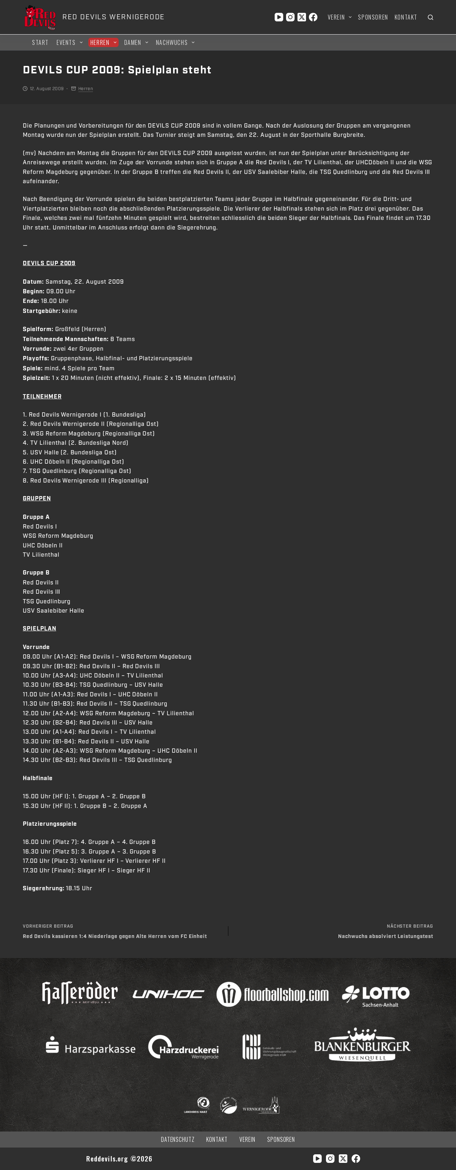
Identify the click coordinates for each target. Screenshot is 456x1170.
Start (40, 42)
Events (66, 42)
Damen (132, 42)
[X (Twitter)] (301, 17)
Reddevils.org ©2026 (119, 1158)
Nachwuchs (172, 42)
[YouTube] (279, 17)
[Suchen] (430, 17)
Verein (336, 17)
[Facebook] (313, 17)
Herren (100, 42)
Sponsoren (373, 17)
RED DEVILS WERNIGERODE (113, 17)
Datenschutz (178, 1139)
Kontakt (406, 17)
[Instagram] (290, 17)
